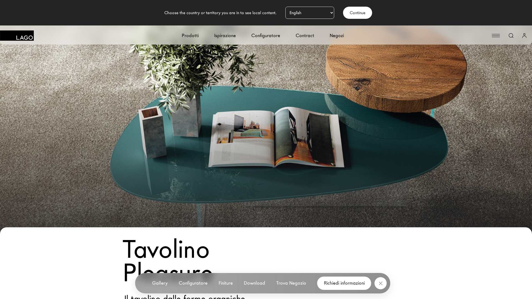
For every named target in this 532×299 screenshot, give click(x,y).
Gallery (160, 283)
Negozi (337, 35)
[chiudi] (381, 283)
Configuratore (265, 35)
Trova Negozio (291, 283)
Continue (357, 13)
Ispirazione (225, 35)
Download (254, 283)
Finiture (226, 283)
